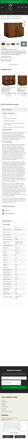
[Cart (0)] (25, 7)
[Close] (25, 422)
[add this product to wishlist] (24, 25)
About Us (3, 408)
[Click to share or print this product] (24, 22)
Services (3, 403)
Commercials (4, 406)
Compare (9, 95)
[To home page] (10, 7)
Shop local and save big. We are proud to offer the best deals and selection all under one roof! (15, 2)
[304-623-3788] (22, 7)
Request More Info (15, 64)
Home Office (8, 16)
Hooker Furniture (9, 59)
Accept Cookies (20, 436)
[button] (2, 7)
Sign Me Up (14, 387)
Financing (3, 405)
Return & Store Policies (6, 411)
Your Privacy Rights (14, 432)
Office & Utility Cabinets (16, 16)
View (9, 93)
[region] (14, 430)
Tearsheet (7, 210)
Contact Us (4, 410)
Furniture (2, 16)
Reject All (8, 436)
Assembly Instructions (10, 213)
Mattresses (3, 401)
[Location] (18, 7)
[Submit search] (24, 13)
